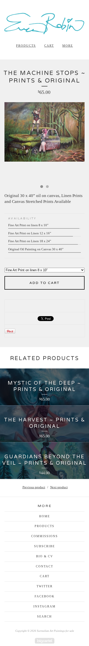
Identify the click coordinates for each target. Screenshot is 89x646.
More (67, 45)
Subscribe (44, 546)
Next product (59, 487)
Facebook (45, 596)
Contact (44, 566)
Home (44, 516)
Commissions (44, 536)
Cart (49, 45)
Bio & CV (44, 556)
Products (26, 45)
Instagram (44, 606)
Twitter (45, 586)
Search (44, 616)
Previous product (33, 487)
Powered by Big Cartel (44, 641)
